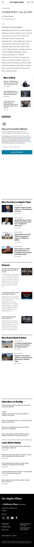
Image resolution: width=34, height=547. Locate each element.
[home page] (17, 2)
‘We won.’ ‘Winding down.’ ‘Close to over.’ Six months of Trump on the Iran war (11, 83)
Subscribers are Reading (12, 401)
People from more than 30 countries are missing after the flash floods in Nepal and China (23, 358)
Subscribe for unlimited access (9, 508)
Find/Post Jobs (6, 526)
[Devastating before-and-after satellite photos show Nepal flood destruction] (25, 94)
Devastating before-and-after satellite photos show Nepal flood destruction (11, 93)
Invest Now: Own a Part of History (25, 528)
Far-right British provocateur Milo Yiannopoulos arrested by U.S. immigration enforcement (22, 223)
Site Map (4, 510)
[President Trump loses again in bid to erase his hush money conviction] (7, 208)
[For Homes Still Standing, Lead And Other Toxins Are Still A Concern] (26, 271)
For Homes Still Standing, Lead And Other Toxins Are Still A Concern (10, 270)
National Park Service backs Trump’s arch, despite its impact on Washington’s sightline (22, 237)
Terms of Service (22, 136)
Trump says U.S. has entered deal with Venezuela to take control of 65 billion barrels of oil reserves (11, 104)
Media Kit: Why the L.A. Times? (25, 524)
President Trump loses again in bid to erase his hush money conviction (23, 209)
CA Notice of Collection (6, 542)
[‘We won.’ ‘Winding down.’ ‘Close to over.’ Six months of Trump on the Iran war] (25, 84)
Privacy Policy (28, 141)
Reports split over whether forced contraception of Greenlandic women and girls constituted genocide (23, 251)
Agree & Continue (17, 152)
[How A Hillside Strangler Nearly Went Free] (26, 319)
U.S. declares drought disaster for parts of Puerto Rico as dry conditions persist (23, 345)
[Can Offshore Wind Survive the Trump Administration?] (26, 295)
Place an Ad (5, 529)
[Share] (3, 24)
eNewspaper (5, 524)
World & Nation (6, 8)
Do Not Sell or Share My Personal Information (21, 542)
